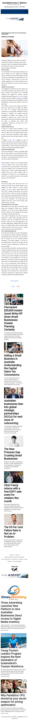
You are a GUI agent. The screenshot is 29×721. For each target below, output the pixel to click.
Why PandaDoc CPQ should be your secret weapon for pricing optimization (13, 700)
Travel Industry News (5, 676)
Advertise (21, 559)
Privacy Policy (14, 559)
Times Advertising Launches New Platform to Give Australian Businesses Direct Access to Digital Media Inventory (11, 612)
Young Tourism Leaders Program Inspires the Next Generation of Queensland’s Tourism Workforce (12, 658)
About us (17, 554)
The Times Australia (17, 561)
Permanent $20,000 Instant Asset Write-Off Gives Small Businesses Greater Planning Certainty (13, 318)
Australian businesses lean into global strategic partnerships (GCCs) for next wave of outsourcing (13, 412)
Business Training (4, 630)
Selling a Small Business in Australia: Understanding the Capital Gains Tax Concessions (12, 365)
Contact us (12, 554)
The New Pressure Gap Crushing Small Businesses (13, 453)
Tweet (13, 286)
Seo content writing (6, 559)
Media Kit (10, 561)
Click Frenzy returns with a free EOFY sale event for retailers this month (12, 493)
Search (25, 559)
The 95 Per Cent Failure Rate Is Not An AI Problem (13, 532)
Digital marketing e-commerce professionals (14, 557)
